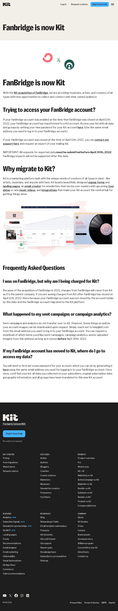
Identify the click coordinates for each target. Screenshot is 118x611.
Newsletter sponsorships (15, 526)
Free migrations (10, 462)
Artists (43, 458)
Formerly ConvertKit (14, 424)
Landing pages (10, 534)
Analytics (7, 517)
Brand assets (84, 534)
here (80, 127)
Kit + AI (81, 471)
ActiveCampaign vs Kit (88, 479)
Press (80, 526)
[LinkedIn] (27, 596)
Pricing (6, 458)
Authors (44, 462)
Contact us (83, 556)
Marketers (45, 479)
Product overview (86, 458)
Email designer (10, 547)
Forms (6, 539)
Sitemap (44, 560)
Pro (79, 462)
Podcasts (44, 530)
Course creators (48, 475)
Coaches (44, 471)
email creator (32, 186)
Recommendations (12, 543)
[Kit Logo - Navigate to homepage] (7, 4)
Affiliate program (85, 543)
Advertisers (83, 552)
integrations (49, 190)
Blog (42, 517)
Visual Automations (12, 560)
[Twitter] (10, 596)
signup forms (96, 182)
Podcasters (45, 492)
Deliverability (9, 556)
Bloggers (44, 466)
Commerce (8, 569)
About (80, 517)
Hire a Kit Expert (47, 539)
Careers (81, 530)
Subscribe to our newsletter (53, 556)
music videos (27, 190)
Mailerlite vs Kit (85, 484)
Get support (46, 543)
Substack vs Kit (85, 492)
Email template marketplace (53, 526)
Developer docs (85, 539)
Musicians (45, 484)
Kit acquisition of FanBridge (31, 92)
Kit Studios (83, 521)
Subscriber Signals (11, 521)
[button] (112, 4)
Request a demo (10, 471)
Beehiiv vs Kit (84, 488)
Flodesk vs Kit (84, 501)
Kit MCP (7, 530)
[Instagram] (22, 596)
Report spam (46, 547)
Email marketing (10, 552)
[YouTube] (4, 596)
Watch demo (9, 466)
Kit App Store (9, 565)
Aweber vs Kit (84, 497)
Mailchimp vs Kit (85, 475)
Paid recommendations (14, 573)
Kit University (46, 534)
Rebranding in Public (49, 521)
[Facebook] (16, 596)
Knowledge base (48, 552)
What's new (83, 466)
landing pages (11, 186)
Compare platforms (87, 505)
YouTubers (45, 497)
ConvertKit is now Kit (88, 547)
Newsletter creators (50, 488)
